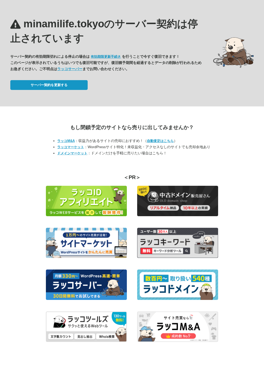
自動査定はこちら (160, 141)
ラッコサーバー (69, 69)
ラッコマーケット (70, 147)
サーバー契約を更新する (49, 85)
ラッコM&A (66, 141)
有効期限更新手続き (106, 56)
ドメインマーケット (72, 153)
